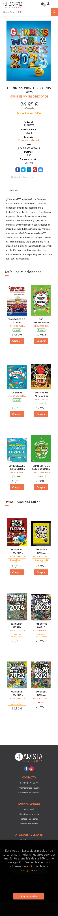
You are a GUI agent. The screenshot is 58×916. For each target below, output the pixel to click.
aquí (29, 866)
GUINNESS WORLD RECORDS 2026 (41, 551)
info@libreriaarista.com (29, 788)
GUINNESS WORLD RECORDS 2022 (17, 693)
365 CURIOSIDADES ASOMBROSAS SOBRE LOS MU (41, 321)
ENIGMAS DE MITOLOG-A (41, 394)
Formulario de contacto (29, 792)
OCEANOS (16, 392)
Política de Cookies (29, 823)
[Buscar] (54, 12)
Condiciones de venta (29, 814)
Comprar (16, 340)
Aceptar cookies (28, 896)
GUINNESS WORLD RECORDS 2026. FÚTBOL (17, 551)
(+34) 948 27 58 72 (29, 783)
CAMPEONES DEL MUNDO (17, 321)
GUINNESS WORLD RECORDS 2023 (41, 626)
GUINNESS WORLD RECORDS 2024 (16, 626)
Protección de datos (29, 819)
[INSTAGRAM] (31, 768)
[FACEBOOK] (26, 768)
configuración (29, 870)
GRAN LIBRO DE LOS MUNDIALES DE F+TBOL (41, 467)
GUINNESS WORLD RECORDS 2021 (41, 693)
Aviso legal (29, 809)
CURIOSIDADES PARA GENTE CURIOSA (17, 467)
